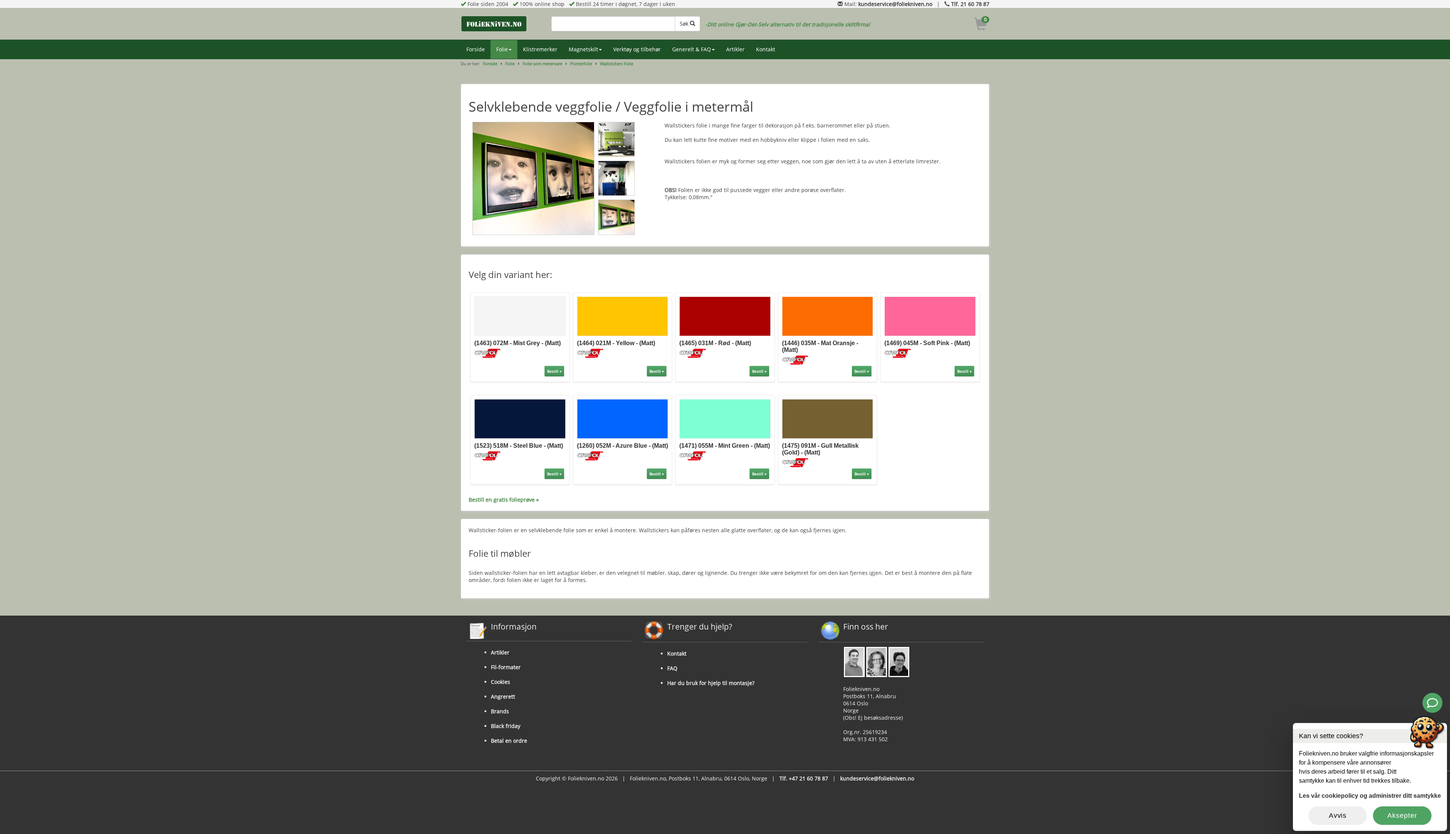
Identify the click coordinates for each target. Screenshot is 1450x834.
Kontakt (765, 49)
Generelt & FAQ (691, 49)
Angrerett (503, 696)
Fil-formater (506, 667)
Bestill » (554, 371)
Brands (500, 711)
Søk (685, 23)
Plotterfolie (581, 63)
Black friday (505, 726)
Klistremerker (540, 49)
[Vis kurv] (980, 25)
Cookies (500, 681)
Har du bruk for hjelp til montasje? (710, 683)
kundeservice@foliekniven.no (895, 4)
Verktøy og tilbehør (637, 49)
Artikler (735, 49)
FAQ (672, 668)
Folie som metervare (542, 63)
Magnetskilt (583, 49)
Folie (502, 49)
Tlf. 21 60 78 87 (970, 4)
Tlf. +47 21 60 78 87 (803, 778)
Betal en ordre (509, 740)
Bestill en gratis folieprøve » (504, 499)
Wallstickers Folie (616, 63)
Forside (475, 49)
